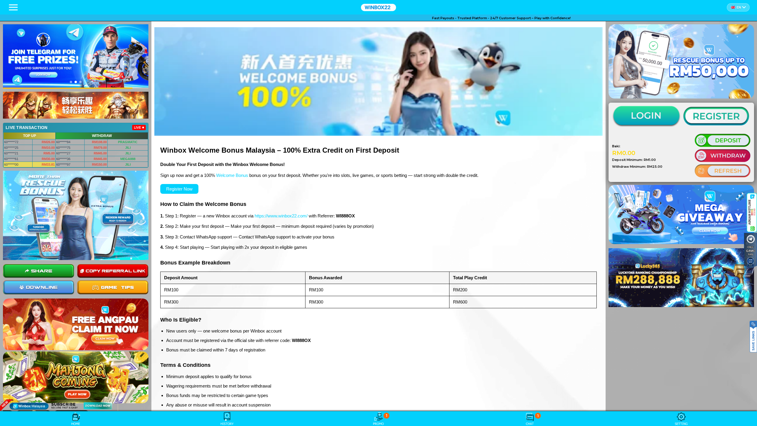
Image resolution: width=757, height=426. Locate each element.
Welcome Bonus (232, 175)
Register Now (179, 188)
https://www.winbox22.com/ (281, 215)
